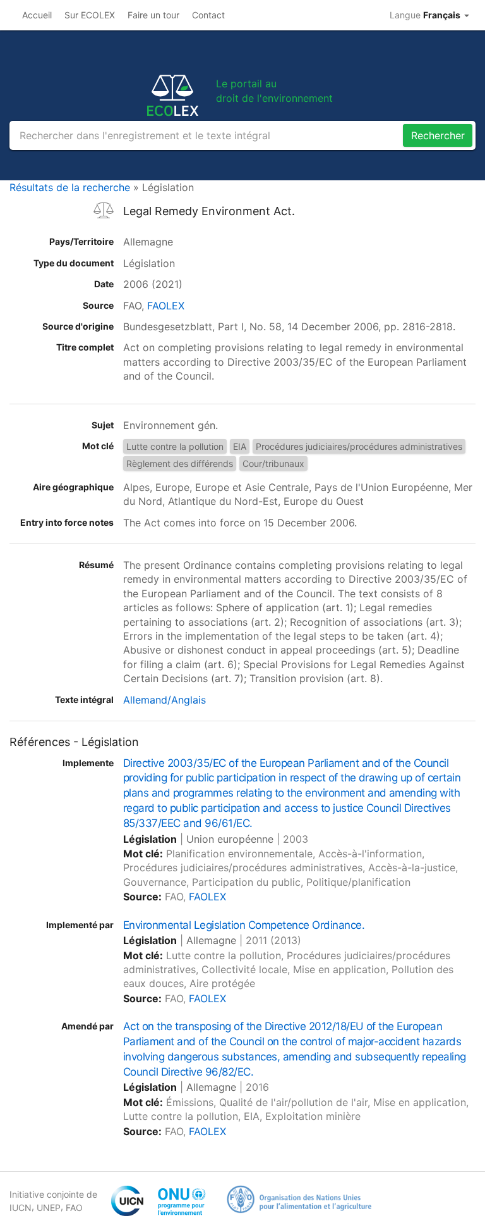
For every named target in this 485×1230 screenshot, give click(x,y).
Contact (208, 14)
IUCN (20, 1207)
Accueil (37, 14)
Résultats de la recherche (69, 187)
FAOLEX (165, 305)
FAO (74, 1207)
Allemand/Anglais (164, 699)
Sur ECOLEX (89, 14)
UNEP (49, 1207)
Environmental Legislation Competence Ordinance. (243, 925)
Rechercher (438, 135)
